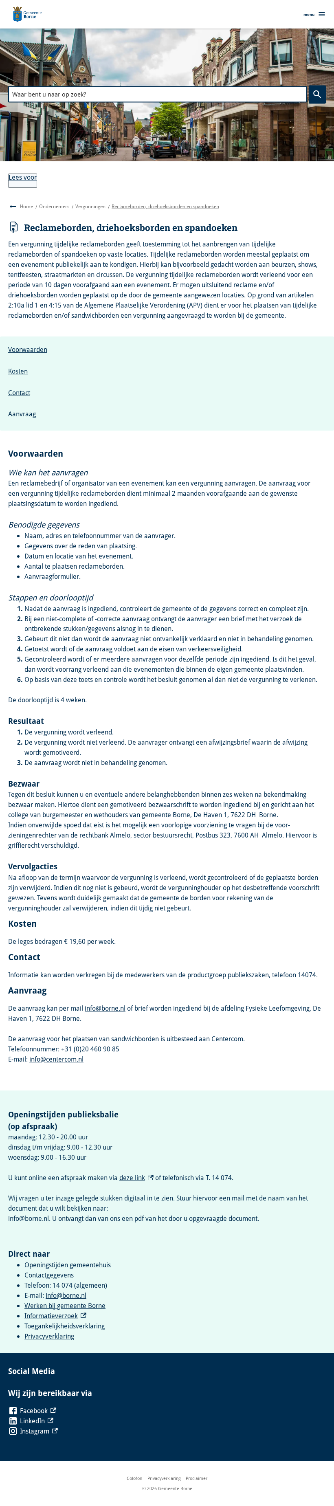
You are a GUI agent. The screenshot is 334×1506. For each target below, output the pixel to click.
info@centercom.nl (56, 1059)
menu (308, 14)
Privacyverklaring (49, 1336)
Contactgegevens (49, 1275)
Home (26, 206)
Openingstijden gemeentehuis (67, 1264)
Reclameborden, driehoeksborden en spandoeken (165, 206)
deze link (136, 1177)
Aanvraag (22, 413)
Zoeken (317, 95)
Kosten (18, 371)
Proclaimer (196, 1478)
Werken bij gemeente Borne (64, 1305)
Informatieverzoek (55, 1315)
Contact (19, 392)
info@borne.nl (105, 1008)
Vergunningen (90, 206)
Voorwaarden (27, 349)
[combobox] (157, 94)
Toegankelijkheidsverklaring (64, 1325)
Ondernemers (54, 206)
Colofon (134, 1478)
